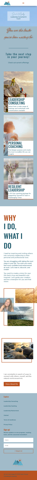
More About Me (12, 384)
